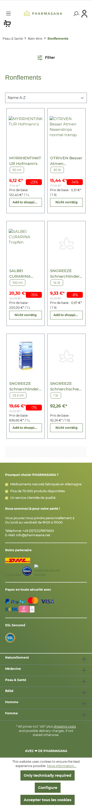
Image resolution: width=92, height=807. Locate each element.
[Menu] (8, 13)
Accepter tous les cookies (47, 800)
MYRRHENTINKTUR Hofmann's (25, 160)
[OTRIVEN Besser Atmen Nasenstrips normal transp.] (67, 130)
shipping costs (65, 726)
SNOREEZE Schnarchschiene (65, 386)
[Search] (75, 14)
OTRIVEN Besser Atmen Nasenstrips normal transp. (66, 160)
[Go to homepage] (43, 13)
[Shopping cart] (7, 23)
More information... (61, 766)
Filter (49, 57)
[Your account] (84, 13)
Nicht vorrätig (66, 202)
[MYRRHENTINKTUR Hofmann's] (26, 130)
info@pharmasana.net (33, 535)
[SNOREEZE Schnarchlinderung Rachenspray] (26, 356)
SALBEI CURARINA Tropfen (20, 273)
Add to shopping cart (27, 202)
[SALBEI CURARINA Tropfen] (26, 243)
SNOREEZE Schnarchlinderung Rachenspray (25, 386)
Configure (47, 787)
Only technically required (47, 775)
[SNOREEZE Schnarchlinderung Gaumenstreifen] (67, 243)
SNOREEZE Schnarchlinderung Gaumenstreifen (66, 273)
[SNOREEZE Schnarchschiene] (67, 356)
